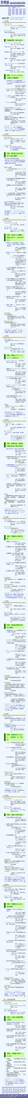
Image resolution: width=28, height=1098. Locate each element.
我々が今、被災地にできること (13, 138)
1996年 (9, 15)
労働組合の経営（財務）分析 (14, 570)
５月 (20, 17)
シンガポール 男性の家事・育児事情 (14, 433)
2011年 (10, 1090)
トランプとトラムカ (10, 223)
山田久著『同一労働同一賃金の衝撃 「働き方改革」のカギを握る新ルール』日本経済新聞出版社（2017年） (15, 596)
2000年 (13, 14)
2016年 (9, 10)
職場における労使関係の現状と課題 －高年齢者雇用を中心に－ (15, 204)
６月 (23, 17)
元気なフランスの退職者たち (12, 897)
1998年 (20, 14)
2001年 (9, 14)
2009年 (18, 1090)
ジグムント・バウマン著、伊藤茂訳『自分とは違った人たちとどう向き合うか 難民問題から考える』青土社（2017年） (15, 1082)
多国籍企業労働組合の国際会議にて (14, 718)
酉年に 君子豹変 (9, 58)
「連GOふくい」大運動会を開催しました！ (15, 606)
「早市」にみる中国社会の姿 (12, 147)
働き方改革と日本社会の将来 (14, 448)
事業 (15, 1)
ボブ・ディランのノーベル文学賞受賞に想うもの (15, 64)
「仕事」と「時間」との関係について (14, 425)
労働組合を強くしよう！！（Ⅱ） (13, 52)
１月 (11, 17)
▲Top (25, 132)
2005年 (8, 1091)
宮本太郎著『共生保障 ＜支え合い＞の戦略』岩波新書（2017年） (15, 331)
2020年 (13, 9)
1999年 (17, 14)
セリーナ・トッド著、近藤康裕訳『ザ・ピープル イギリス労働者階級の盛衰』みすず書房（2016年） (15, 129)
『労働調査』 (6, 4)
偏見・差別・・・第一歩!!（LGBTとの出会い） (16, 305)
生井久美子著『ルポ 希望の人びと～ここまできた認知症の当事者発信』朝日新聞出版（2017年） (15, 414)
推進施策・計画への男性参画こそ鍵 (16, 910)
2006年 (5, 1091)
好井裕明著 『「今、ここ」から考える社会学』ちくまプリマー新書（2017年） (15, 213)
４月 (18, 17)
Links (22, 4)
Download (18, 4)
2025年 (13, 8)
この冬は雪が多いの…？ (11, 70)
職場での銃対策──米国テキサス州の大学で (15, 615)
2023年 (20, 8)
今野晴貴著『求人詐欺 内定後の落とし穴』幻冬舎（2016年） (15, 791)
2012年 (24, 10)
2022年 (24, 8)
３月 (16, 17)
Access (14, 4)
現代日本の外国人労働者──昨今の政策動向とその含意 (16, 1023)
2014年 (17, 10)
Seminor (1, 4)
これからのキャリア (10, 1004)
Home (9, 7)
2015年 (13, 10)
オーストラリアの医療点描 (12, 808)
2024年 (17, 8)
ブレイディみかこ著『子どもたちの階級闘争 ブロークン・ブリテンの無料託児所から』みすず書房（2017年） (15, 994)
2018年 (20, 9)
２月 (13, 17)
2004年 (12, 1091)
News (11, 4)
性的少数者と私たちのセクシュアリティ (15, 341)
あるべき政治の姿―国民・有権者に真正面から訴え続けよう (15, 890)
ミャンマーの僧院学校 (11, 528)
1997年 (24, 14)
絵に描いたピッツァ (10, 228)
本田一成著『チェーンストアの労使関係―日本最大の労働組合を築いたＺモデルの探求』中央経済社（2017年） (15, 879)
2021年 (9, 9)
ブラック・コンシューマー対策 (13, 25)
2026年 (9, 8)
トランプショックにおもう (12, 43)
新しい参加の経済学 (10, 1010)
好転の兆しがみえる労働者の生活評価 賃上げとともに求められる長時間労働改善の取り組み (15, 162)
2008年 (21, 1090)
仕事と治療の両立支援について (15, 852)
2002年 (19, 1091)
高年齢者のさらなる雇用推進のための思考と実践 (16, 631)
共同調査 (23, 1)
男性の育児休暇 (9, 32)
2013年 (20, 10)
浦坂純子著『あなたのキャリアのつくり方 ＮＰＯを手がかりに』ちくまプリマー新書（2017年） (15, 512)
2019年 (17, 9)
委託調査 (18, 1)
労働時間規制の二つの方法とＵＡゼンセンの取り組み (16, 465)
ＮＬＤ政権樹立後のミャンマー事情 (14, 521)
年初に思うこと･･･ (10, 46)
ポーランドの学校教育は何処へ (13, 348)
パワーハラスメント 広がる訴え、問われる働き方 (16, 361)
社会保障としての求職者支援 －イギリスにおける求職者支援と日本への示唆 (16, 82)
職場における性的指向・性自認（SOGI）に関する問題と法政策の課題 (16, 244)
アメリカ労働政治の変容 (13, 747)
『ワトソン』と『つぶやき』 (12, 800)
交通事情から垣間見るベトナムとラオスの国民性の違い (15, 726)
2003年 (16, 1091)
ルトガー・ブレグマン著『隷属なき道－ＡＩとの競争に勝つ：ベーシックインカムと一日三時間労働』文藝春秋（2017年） (15, 708)
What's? (11, 1)
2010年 (14, 1090)
